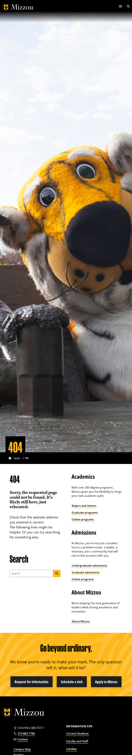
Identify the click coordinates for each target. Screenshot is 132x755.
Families (71, 749)
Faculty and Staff (77, 741)
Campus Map (22, 749)
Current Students (77, 733)
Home (17, 457)
